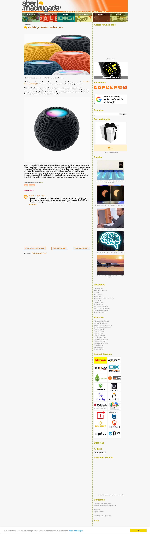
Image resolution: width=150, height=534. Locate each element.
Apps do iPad (98, 333)
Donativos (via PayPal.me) (102, 515)
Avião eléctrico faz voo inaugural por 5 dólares (110, 276)
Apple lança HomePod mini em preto (45, 27)
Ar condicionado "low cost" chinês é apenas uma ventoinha (110, 181)
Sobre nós (97, 509)
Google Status (98, 349)
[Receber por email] (111, 87)
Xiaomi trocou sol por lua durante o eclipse (110, 205)
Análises (119, 14)
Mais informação (76, 530)
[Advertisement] (110, 41)
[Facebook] (95, 87)
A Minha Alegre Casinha (101, 321)
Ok (138, 530)
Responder (33, 204)
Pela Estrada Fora (100, 337)
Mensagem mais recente (35, 248)
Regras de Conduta (100, 312)
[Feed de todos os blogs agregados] (125, 87)
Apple (26, 185)
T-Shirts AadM (98, 304)
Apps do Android (99, 329)
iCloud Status (98, 347)
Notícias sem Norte (100, 341)
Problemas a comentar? (101, 310)
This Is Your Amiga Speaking (103, 325)
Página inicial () (59, 248)
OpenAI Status (98, 345)
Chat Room (97, 300)
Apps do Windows (99, 335)
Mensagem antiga (81, 248)
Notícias (101, 14)
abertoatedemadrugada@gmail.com (105, 505)
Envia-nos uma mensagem (102, 503)
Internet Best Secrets (101, 339)
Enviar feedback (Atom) (39, 253)
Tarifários (66, 14)
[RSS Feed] (107, 87)
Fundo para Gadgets (100, 290)
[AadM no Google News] (115, 87)
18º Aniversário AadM (101, 306)
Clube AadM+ (83, 14)
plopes (31, 196)
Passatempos (31, 14)
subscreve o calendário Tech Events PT (111, 495)
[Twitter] (99, 87)
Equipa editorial (99, 512)
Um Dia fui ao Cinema (101, 323)
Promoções (49, 14)
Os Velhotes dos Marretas (102, 327)
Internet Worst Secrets (101, 343)
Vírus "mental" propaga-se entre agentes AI (110, 252)
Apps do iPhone (99, 331)
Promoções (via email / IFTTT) (104, 298)
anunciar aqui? (111, 58)
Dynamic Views (99, 302)
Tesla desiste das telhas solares (110, 229)
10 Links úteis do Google (102, 308)
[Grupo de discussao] (120, 87)
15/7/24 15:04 (39, 196)
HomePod (31, 185)
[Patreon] (103, 87)
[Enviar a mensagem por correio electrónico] (43, 182)
